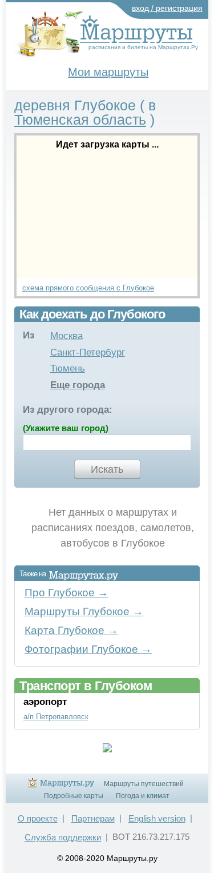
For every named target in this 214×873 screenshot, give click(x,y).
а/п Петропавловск (55, 716)
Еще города (77, 385)
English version (156, 818)
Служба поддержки (63, 837)
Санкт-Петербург (87, 352)
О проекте (38, 818)
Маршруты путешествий (144, 784)
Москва (66, 335)
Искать (107, 469)
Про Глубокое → (66, 593)
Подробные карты (73, 796)
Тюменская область (80, 119)
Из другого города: (67, 409)
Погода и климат (142, 796)
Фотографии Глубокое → (88, 649)
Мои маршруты (108, 72)
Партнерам (93, 818)
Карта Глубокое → (71, 630)
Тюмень (67, 368)
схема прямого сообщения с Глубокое (88, 288)
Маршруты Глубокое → (84, 611)
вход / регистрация (167, 8)
